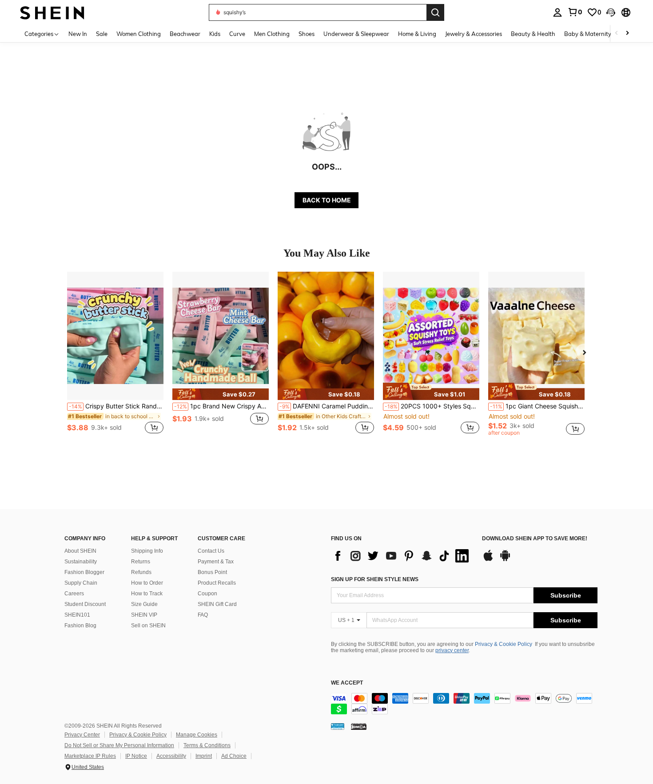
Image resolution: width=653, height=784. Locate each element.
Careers (74, 593)
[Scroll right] (627, 33)
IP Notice (136, 756)
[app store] (488, 560)
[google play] (505, 560)
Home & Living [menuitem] (417, 33)
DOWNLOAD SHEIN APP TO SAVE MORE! (534, 539)
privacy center (452, 650)
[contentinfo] (464, 703)
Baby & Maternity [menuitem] (587, 33)
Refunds (141, 572)
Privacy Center (82, 735)
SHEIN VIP (144, 615)
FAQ (203, 615)
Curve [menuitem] (237, 33)
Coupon (207, 593)
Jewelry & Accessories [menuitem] (473, 33)
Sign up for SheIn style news (374, 579)
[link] (574, 12)
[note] (220, 394)
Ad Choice (234, 756)
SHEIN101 (77, 615)
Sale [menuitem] (102, 33)
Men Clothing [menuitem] (272, 33)
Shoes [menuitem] (307, 33)
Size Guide (144, 604)
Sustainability (80, 561)
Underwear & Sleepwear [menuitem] (356, 33)
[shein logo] (52, 12)
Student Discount (85, 604)
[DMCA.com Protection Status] (358, 726)
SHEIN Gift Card (217, 604)
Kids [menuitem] (214, 33)
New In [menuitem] (77, 33)
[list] (402, 555)
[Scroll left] (616, 33)
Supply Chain (80, 583)
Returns (140, 561)
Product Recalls (217, 583)
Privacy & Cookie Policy (503, 644)
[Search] (435, 12)
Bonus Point (212, 572)
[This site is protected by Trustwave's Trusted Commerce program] (337, 726)
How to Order (147, 583)
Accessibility (171, 756)
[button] (610, 12)
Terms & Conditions (207, 745)
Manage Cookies (196, 735)
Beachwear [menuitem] (185, 33)
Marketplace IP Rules (90, 756)
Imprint (203, 756)
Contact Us (211, 551)
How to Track (147, 593)
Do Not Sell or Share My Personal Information (119, 745)
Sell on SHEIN (148, 625)
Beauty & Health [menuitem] (533, 33)
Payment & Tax (216, 561)
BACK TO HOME (327, 200)
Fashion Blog (80, 625)
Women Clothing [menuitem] (138, 33)
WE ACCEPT (347, 683)
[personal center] (557, 12)
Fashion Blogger (84, 572)
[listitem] (115, 357)
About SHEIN (80, 551)
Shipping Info (147, 551)
